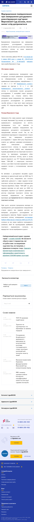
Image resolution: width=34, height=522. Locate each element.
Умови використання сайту (8, 482)
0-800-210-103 (24, 422)
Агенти (3, 474)
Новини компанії (5, 492)
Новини (10, 268)
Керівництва (4, 494)
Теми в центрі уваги (6, 499)
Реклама (3, 484)
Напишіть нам (5, 509)
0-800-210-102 (24, 427)
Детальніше (27, 456)
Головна (4, 268)
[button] (2, 2)
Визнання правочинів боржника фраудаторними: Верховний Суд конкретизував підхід (23, 364)
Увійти (26, 285)
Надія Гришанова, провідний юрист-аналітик (18, 31)
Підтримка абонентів (7, 507)
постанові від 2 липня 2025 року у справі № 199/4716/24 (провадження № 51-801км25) (17, 59)
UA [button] (20, 2)
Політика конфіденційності (8, 479)
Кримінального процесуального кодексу (15, 88)
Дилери (3, 477)
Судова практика (6, 11)
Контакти (3, 514)
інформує (30, 61)
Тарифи (16, 442)
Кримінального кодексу (24, 84)
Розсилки (3, 512)
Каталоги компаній (6, 497)
